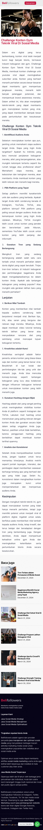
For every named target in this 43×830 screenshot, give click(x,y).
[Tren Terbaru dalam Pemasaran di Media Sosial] (8, 581)
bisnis (26, 60)
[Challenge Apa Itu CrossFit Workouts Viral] (8, 665)
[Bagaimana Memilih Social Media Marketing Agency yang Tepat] (8, 600)
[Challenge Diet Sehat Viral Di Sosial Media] (8, 621)
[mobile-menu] (39, 3)
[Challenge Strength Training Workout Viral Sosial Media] (8, 686)
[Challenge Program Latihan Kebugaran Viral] (8, 643)
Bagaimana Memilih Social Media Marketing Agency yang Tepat (28, 592)
